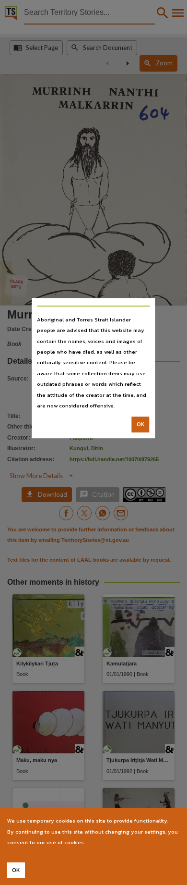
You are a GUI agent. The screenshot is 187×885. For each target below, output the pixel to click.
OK (141, 424)
